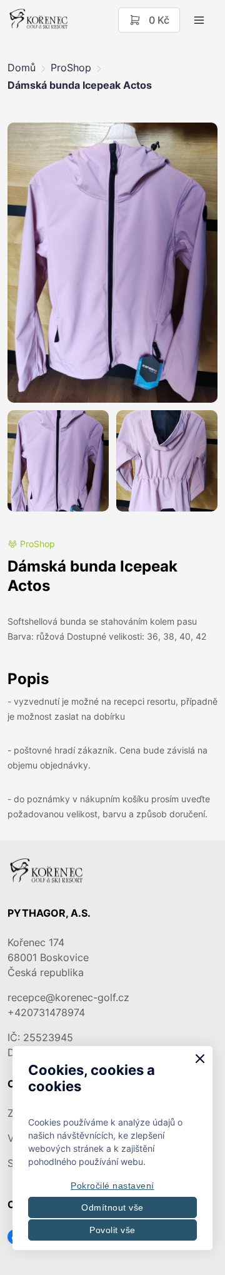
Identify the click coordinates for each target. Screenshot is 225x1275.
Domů (22, 67)
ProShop (71, 67)
